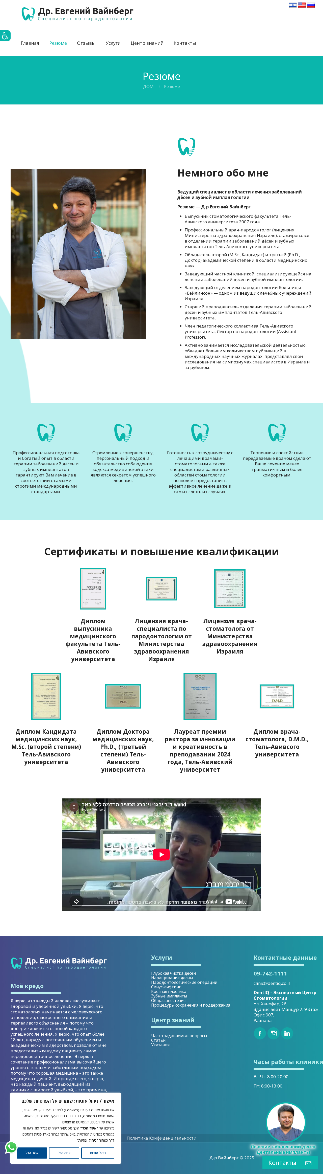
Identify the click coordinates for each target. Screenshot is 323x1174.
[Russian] (311, 7)
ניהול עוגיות (98, 1152)
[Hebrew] (293, 7)
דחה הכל (64, 1152)
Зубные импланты (169, 996)
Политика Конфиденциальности (162, 1138)
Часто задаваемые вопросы (179, 1035)
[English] (302, 7)
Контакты (282, 1162)
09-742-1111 (270, 973)
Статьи (158, 1040)
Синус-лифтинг (166, 987)
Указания (160, 1044)
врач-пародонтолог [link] (250, 230)
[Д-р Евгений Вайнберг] (77, 14)
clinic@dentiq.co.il (272, 983)
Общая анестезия (168, 1000)
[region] (65, 1128)
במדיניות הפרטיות (89, 1134)
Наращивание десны (172, 977)
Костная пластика (168, 991)
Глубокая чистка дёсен (173, 973)
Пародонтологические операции (184, 982)
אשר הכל (31, 1152)
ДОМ (148, 86)
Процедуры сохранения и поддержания (190, 1005)
